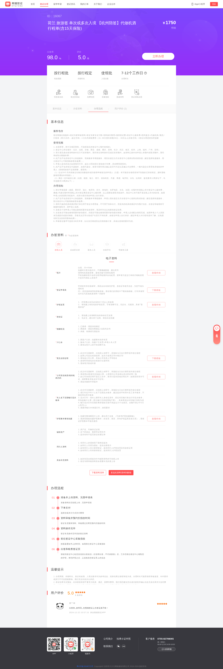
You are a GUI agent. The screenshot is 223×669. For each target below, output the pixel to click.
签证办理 (44, 4)
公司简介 (108, 639)
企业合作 (111, 4)
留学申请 (57, 4)
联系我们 (108, 646)
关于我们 (98, 4)
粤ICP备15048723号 (85, 666)
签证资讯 (71, 4)
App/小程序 (199, 4)
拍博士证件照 (124, 639)
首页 (33, 4)
